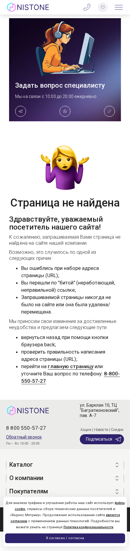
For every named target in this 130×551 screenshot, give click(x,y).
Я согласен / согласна (65, 538)
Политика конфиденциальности (88, 527)
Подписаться (99, 439)
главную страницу (70, 366)
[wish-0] (103, 7)
